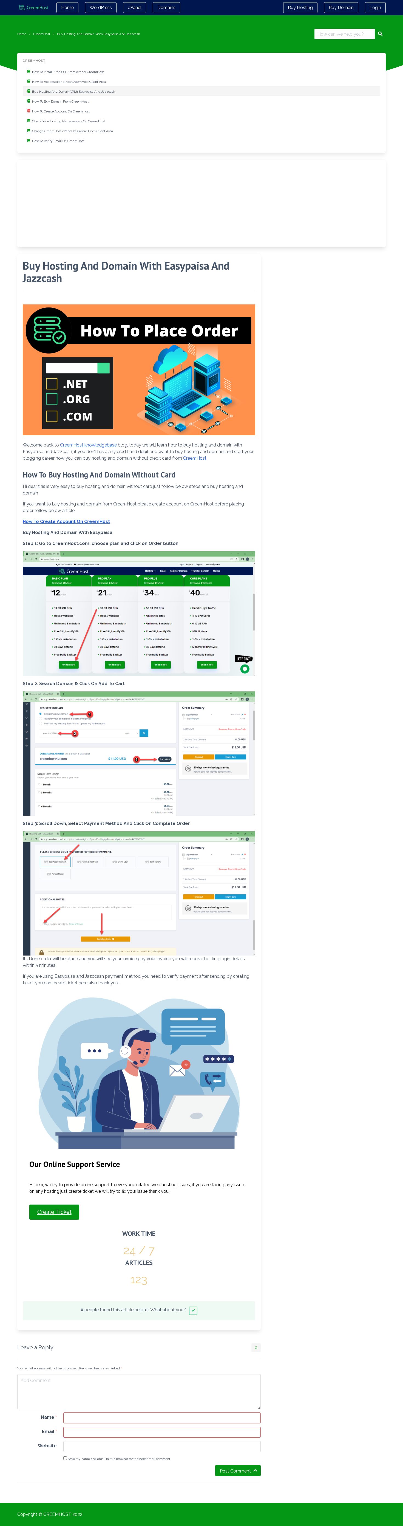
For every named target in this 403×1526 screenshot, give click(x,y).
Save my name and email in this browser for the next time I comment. (119, 1459)
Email (49, 1431)
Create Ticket (54, 1212)
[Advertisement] (187, 203)
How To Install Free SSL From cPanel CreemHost (68, 72)
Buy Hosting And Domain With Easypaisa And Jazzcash (73, 92)
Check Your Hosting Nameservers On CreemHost (68, 121)
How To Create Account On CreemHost (61, 111)
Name (49, 1417)
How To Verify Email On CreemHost (58, 141)
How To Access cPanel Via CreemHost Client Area (69, 82)
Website (47, 1445)
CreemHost (41, 34)
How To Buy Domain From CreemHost (60, 101)
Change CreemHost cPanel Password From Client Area (72, 131)
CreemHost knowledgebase (88, 445)
